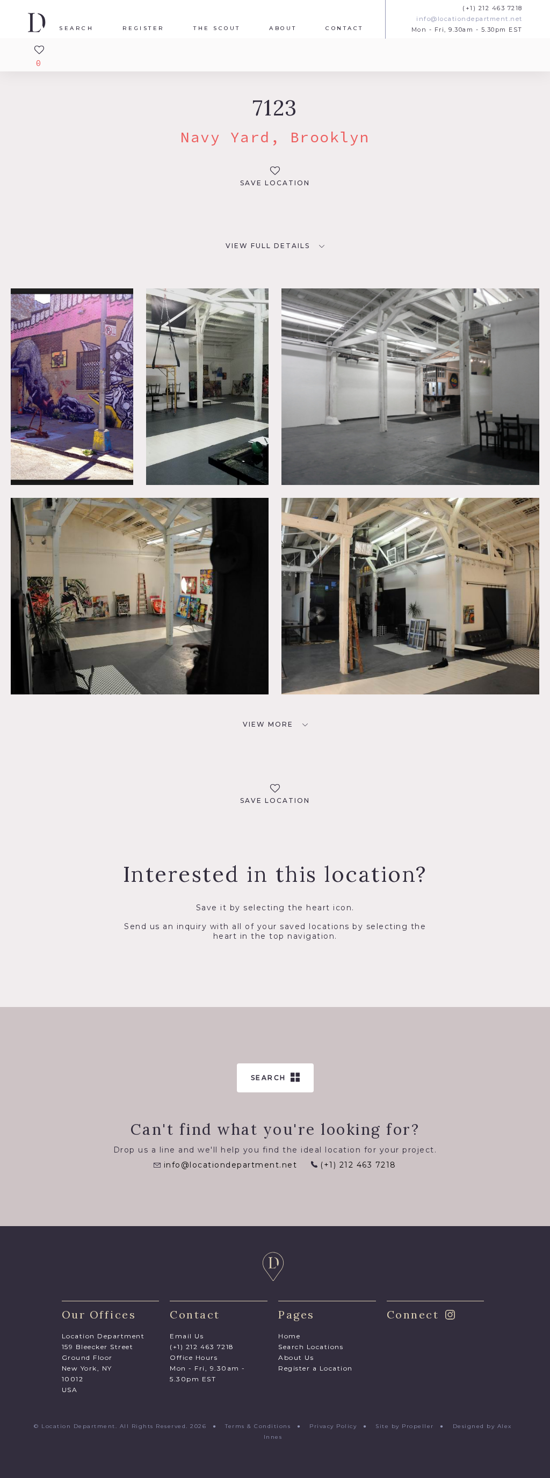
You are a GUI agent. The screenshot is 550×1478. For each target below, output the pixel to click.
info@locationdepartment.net (469, 19)
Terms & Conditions (258, 1426)
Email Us (187, 1336)
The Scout (217, 28)
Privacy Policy (333, 1426)
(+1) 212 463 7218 (492, 8)
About (283, 28)
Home (289, 1336)
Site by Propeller (404, 1426)
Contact (344, 28)
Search (76, 28)
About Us (296, 1357)
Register (143, 28)
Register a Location (315, 1368)
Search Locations (310, 1347)
